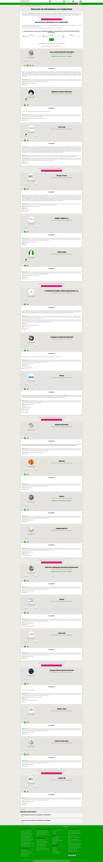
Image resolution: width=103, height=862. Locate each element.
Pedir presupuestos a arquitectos (25, 854)
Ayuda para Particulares (55, 837)
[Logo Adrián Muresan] (31, 426)
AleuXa (62, 461)
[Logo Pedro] (31, 377)
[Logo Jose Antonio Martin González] (31, 53)
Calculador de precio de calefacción (25, 837)
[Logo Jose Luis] (31, 128)
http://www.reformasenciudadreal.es (29, 626)
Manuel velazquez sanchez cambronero (61, 567)
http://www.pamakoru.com (27, 555)
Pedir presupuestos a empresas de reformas (26, 851)
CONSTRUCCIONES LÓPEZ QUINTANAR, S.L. (62, 291)
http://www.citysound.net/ (27, 407)
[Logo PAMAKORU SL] (31, 529)
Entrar (81, 3)
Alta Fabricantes (54, 850)
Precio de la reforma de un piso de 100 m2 (73, 839)
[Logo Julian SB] (31, 779)
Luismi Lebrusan (62, 741)
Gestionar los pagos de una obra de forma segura (43, 848)
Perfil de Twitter (25, 328)
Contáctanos (54, 843)
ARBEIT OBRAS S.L (62, 218)
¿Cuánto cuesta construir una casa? (72, 835)
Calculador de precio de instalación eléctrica (26, 836)
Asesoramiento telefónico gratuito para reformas (43, 842)
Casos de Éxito (54, 833)
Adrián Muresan (61, 424)
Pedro (61, 375)
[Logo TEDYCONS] (31, 253)
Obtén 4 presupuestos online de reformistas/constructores (51, 19)
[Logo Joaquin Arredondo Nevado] (31, 338)
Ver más (22, 816)
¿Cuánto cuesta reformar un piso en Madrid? (73, 830)
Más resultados (22, 809)
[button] (81, 1)
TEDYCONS (61, 252)
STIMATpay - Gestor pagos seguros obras (42, 833)
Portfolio (24, 245)
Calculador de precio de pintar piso (25, 844)
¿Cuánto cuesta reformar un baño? (72, 848)
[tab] (22, 65)
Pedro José (61, 709)
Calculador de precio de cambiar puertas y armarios (27, 843)
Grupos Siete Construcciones (62, 670)
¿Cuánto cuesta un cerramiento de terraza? (73, 851)
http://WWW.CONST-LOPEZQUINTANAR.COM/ (31, 325)
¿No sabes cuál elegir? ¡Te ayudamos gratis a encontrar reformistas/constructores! (51, 16)
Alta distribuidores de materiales (56, 851)
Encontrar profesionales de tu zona (41, 844)
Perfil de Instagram (26, 163)
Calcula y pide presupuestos (56, 1)
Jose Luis (61, 127)
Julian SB (62, 778)
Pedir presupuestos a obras (24, 850)
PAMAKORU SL (61, 528)
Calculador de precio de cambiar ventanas (26, 840)
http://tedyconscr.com (26, 278)
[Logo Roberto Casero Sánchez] (31, 93)
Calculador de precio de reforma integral (26, 830)
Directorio (76, 1)
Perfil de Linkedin (25, 211)
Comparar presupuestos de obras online (42, 845)
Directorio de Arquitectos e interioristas (55, 27)
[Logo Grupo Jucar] (31, 177)
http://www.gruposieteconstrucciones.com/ (30, 700)
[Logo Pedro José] (31, 710)
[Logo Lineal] (31, 600)
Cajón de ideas (68, 1)
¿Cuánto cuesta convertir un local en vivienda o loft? (74, 844)
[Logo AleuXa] (31, 462)
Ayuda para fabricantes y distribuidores (57, 840)
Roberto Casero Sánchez (62, 92)
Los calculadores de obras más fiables (57, 830)
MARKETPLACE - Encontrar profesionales (42, 830)
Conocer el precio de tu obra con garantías (42, 841)
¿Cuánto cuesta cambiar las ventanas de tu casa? (74, 847)
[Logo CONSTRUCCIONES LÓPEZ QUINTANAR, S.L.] (31, 292)
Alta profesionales (74, 3)
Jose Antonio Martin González (61, 52)
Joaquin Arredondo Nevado (61, 337)
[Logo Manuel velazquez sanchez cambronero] (31, 568)
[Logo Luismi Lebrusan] (31, 742)
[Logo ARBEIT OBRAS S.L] (31, 219)
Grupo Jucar (61, 175)
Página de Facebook (26, 209)
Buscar (51, 39)
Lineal (61, 599)
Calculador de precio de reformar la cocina (26, 833)
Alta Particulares (54, 847)
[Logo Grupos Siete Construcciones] (31, 671)
